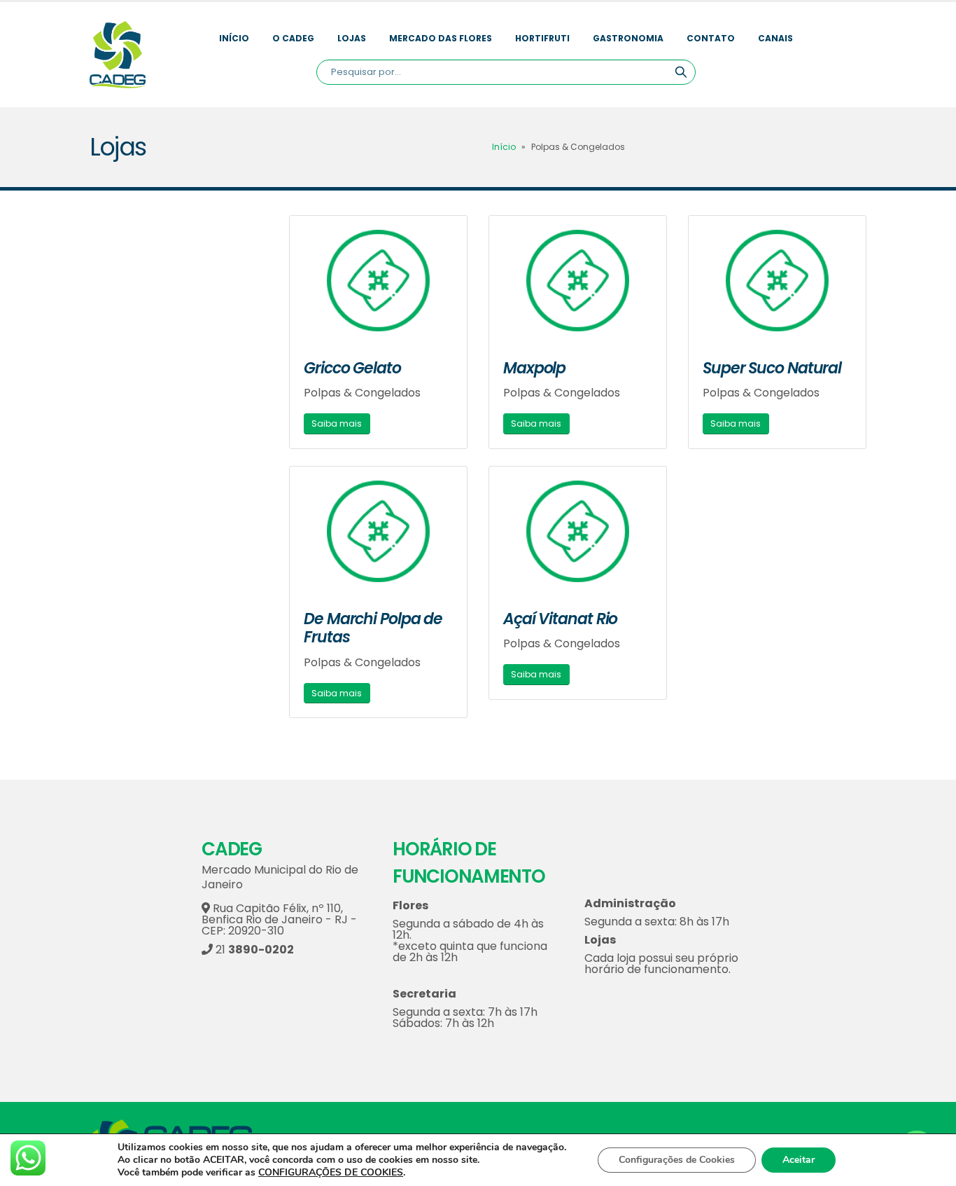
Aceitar (798, 1159)
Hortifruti (542, 38)
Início (234, 38)
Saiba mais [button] (336, 423)
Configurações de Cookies (677, 1159)
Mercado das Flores (440, 38)
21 (253, 950)
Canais (775, 38)
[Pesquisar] (681, 72)
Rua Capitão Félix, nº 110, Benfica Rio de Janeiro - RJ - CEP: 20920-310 (279, 919)
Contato (711, 38)
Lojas (351, 38)
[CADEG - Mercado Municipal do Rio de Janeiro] (118, 54)
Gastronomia (628, 38)
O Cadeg (293, 38)
